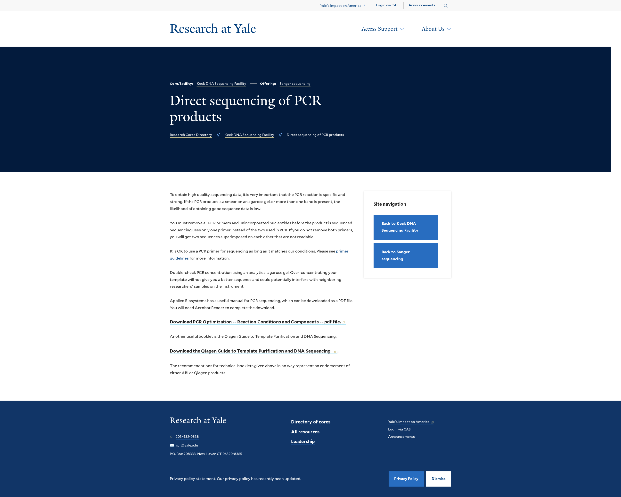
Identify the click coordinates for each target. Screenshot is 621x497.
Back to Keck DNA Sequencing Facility (400, 227)
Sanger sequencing (295, 83)
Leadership (303, 441)
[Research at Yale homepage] (198, 423)
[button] (438, 479)
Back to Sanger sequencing (396, 255)
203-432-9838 (187, 436)
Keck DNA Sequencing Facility (221, 83)
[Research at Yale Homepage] (213, 28)
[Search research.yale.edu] (445, 6)
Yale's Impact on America (340, 6)
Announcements (422, 5)
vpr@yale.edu (186, 445)
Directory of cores (311, 421)
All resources (305, 431)
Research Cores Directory (191, 135)
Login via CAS (387, 5)
